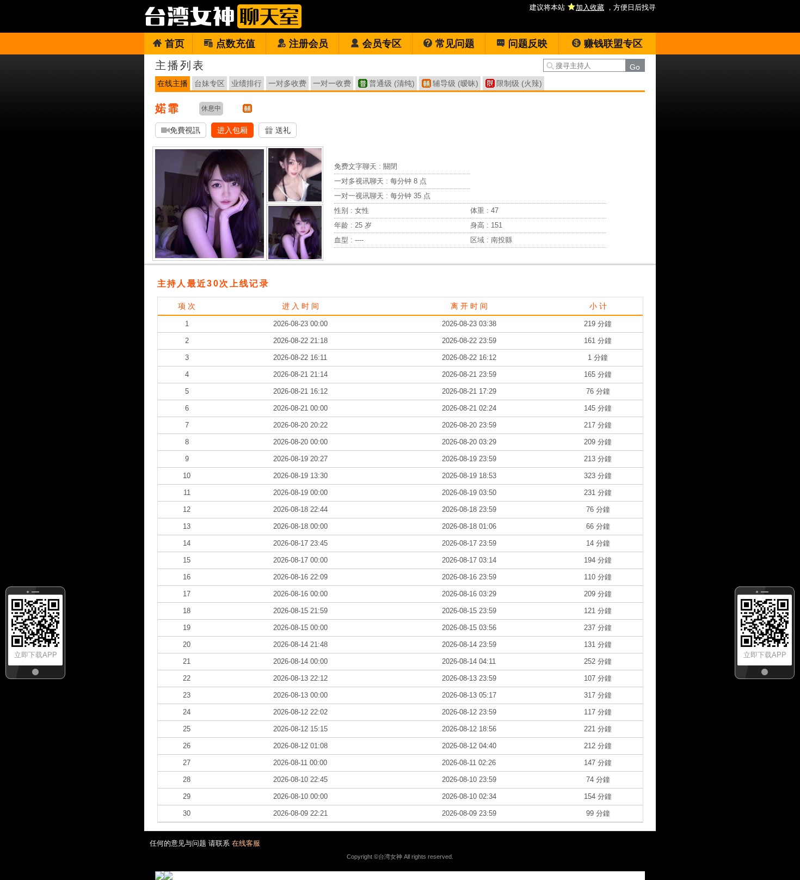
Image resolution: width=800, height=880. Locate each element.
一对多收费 (287, 83)
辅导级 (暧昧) (455, 83)
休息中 (211, 108)
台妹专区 (209, 83)
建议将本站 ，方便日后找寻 (593, 7)
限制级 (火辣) (519, 83)
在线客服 (246, 843)
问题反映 (527, 43)
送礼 (282, 130)
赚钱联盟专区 (613, 43)
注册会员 (308, 43)
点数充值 (235, 43)
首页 (174, 43)
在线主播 (172, 83)
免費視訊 (185, 130)
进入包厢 (232, 130)
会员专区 (382, 43)
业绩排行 (246, 83)
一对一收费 (332, 83)
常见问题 (455, 43)
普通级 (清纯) (392, 83)
